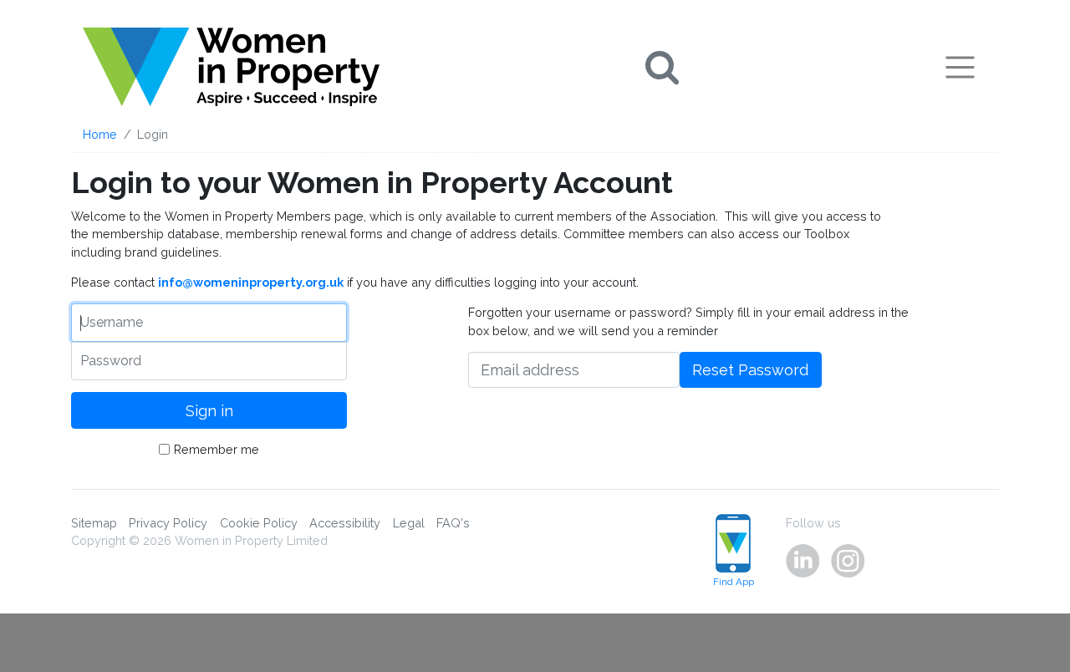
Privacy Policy (168, 523)
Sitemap (94, 523)
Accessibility (344, 523)
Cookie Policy (259, 523)
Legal (409, 523)
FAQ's (453, 523)
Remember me (216, 449)
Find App (733, 582)
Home (100, 134)
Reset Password (750, 370)
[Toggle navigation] (960, 67)
